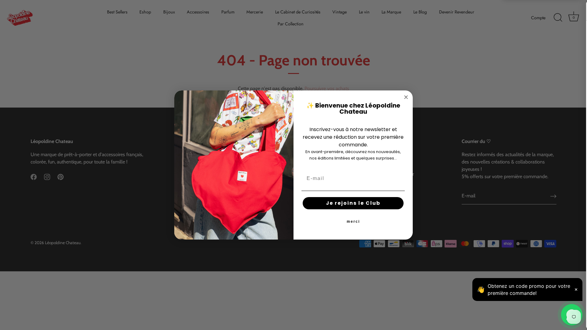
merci (353, 221)
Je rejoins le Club (353, 203)
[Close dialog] (406, 97)
